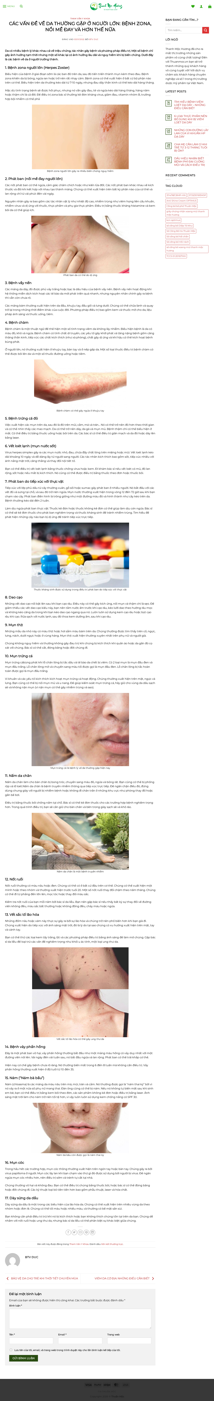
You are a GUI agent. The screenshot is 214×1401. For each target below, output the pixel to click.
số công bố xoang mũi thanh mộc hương (185, 249)
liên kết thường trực (112, 1244)
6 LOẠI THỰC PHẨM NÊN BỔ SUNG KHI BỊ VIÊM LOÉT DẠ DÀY (190, 119)
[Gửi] (205, 30)
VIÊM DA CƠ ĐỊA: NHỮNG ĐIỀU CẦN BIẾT (122, 1278)
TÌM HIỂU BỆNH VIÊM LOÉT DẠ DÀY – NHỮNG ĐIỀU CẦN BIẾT (189, 105)
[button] (9, 6)
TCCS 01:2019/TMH (176, 256)
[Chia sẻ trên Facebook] (68, 1232)
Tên (12, 1334)
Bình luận (15, 1305)
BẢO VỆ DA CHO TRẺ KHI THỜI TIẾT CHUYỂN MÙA (44, 1278)
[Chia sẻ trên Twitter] (74, 1232)
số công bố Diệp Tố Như (179, 225)
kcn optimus (173, 220)
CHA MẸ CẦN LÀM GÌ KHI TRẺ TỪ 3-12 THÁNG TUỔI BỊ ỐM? (190, 147)
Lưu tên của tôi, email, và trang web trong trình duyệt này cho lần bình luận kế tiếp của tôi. (67, 1350)
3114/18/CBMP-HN (176, 195)
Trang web (113, 1334)
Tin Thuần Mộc (107, 1391)
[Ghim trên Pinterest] (86, 1232)
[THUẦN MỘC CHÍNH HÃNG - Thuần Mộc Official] (107, 6)
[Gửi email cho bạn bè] (80, 1232)
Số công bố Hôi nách (178, 242)
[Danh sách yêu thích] (193, 6)
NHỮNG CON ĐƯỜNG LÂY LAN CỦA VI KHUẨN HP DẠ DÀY (191, 133)
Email (62, 1334)
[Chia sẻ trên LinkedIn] (92, 1232)
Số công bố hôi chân (178, 236)
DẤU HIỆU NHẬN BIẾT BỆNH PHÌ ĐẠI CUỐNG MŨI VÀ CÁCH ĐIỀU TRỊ (189, 161)
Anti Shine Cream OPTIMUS (181, 200)
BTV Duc (93, 39)
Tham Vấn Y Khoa (80, 18)
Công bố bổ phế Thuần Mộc (181, 206)
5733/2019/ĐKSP (197, 195)
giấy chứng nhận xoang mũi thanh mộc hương (186, 213)
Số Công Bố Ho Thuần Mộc (181, 231)
